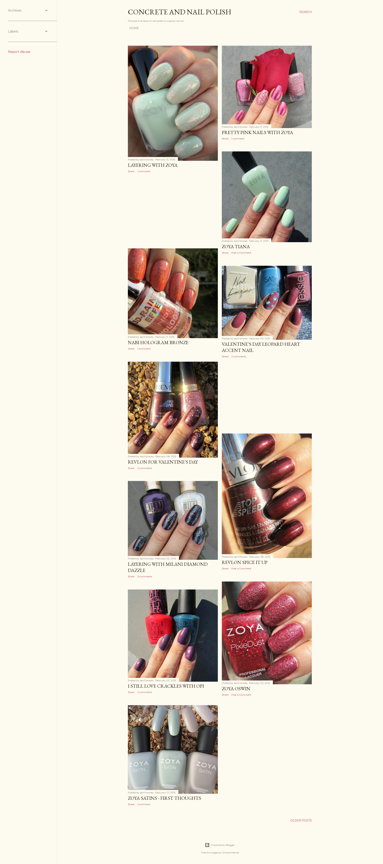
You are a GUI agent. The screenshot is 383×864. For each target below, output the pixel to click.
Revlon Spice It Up (245, 562)
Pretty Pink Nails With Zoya (257, 132)
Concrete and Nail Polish (179, 12)
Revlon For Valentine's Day (163, 462)
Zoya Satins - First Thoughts (164, 798)
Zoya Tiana (236, 246)
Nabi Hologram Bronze (158, 342)
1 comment (143, 171)
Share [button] (131, 171)
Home (134, 28)
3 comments (144, 576)
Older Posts (301, 820)
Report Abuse (19, 52)
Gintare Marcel (230, 852)
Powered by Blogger (223, 844)
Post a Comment (241, 252)
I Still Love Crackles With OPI (166, 686)
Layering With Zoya (153, 165)
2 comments (238, 356)
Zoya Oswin (236, 688)
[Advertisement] (173, 211)
